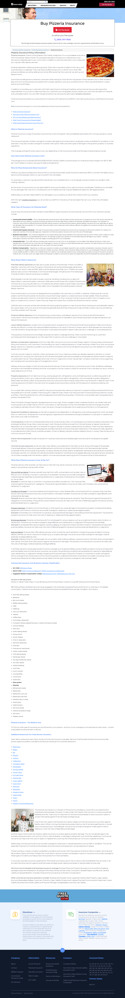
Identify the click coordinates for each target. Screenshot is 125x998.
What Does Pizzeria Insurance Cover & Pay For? (28, 123)
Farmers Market (18, 769)
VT (93, 975)
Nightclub (16, 786)
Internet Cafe (17, 778)
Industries (32, 5)
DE (109, 964)
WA (95, 975)
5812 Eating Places (26, 568)
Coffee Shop (17, 761)
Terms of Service (16, 993)
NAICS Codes (33, 976)
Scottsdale (102, 932)
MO (102, 968)
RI (98, 973)
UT (111, 973)
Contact (14, 968)
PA (96, 973)
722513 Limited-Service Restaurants (53, 571)
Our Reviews (15, 982)
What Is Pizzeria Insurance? (21, 112)
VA (90, 975)
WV (101, 975)
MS (105, 968)
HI (94, 984)
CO (101, 964)
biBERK (104, 919)
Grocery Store (17, 772)
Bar (14, 752)
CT (104, 964)
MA (109, 966)
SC (101, 973)
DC (106, 964)
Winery (15, 801)
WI (99, 975)
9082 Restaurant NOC (49, 574)
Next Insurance (99, 928)
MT (108, 968)
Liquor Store (17, 784)
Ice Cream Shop (18, 775)
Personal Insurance (35, 968)
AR (93, 964)
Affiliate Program (17, 972)
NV (96, 970)
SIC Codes (32, 980)
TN (106, 973)
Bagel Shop (16, 747)
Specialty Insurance (35, 972)
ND (90, 970)
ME (94, 968)
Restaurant (16, 789)
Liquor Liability (17, 781)
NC (111, 968)
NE (93, 970)
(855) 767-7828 (63, 39)
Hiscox (104, 925)
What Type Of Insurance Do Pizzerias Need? (27, 120)
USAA (88, 936)
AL (90, 964)
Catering (15, 758)
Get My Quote (107, 4)
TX (109, 973)
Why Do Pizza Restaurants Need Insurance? (27, 117)
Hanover (99, 925)
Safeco (95, 932)
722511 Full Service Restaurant (31, 571)
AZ (95, 964)
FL (112, 964)
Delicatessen (17, 767)
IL (97, 966)
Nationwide (89, 928)
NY (108, 970)
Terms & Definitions (53, 976)
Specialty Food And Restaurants (23, 803)
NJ (102, 970)
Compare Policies (69, 964)
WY (106, 975)
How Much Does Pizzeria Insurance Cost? (26, 114)
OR (93, 973)
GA (90, 966)
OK (90, 973)
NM (104, 970)
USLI (92, 936)
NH (99, 970)
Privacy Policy (28, 993)
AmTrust (82, 919)
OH (110, 970)
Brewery (15, 755)
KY (104, 966)
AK (90, 984)
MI (96, 968)
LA (107, 966)
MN (99, 968)
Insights (63, 5)
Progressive (88, 932)
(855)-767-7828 (109, 1)
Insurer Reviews (34, 964)
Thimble (101, 934)
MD (90, 968)
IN (99, 966)
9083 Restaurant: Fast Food (66, 574)
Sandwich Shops (18, 792)
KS (102, 966)
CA (98, 964)
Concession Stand (18, 764)
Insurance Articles (52, 980)
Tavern (15, 798)
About (72, 5)
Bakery (15, 750)
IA (95, 966)
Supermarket (17, 795)
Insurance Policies (48, 5)
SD (104, 973)
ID (93, 966)
